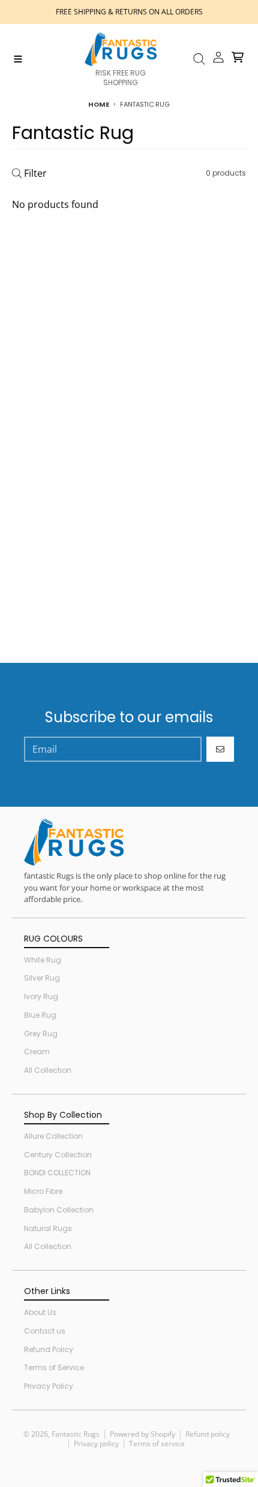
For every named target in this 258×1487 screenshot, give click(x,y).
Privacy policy (96, 1443)
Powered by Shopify (142, 1434)
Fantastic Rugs (76, 1434)
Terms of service (157, 1443)
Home (98, 104)
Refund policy (207, 1434)
